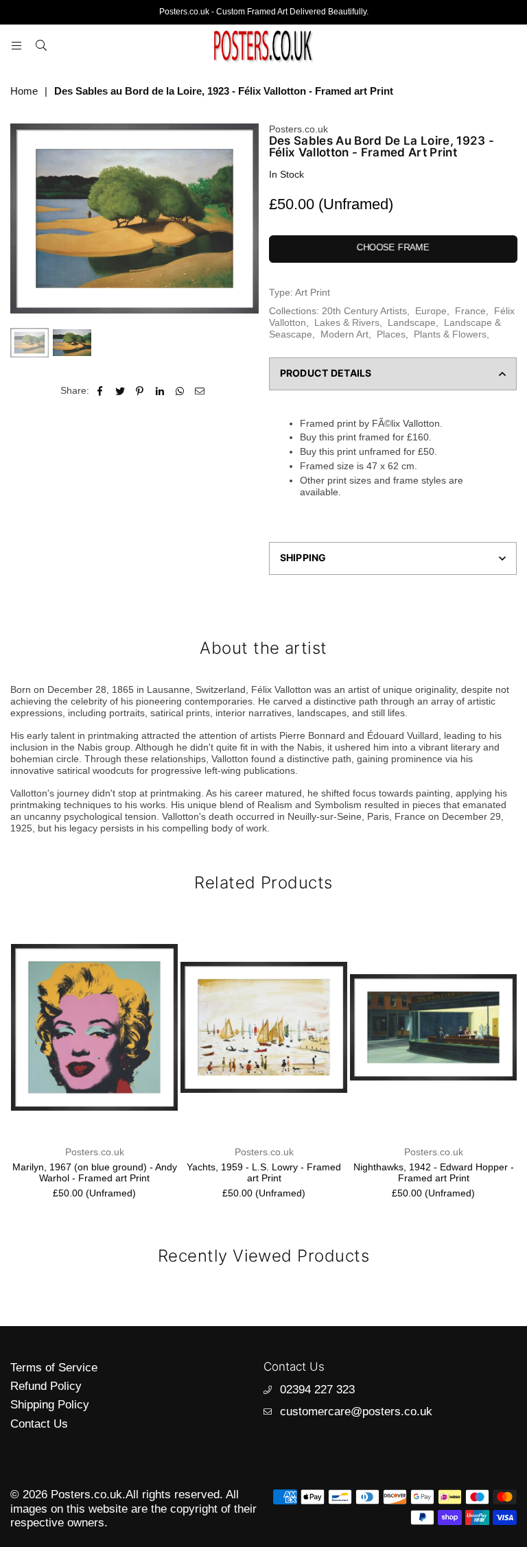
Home (24, 91)
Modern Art (344, 334)
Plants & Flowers (450, 334)
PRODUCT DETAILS (326, 373)
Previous (22, 218)
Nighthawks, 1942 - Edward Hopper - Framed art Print (433, 1172)
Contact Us (39, 1423)
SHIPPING (303, 557)
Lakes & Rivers (346, 322)
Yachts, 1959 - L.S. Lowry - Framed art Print (264, 1172)
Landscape (412, 322)
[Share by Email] (200, 391)
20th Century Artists (364, 310)
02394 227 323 (317, 1389)
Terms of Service (53, 1367)
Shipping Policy (49, 1404)
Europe (431, 310)
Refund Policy (46, 1386)
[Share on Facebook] (100, 391)
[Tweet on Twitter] (120, 391)
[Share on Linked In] (160, 391)
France (470, 310)
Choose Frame (392, 247)
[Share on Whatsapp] (180, 391)
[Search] (41, 45)
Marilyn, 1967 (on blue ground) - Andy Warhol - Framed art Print (94, 1172)
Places (391, 334)
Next (247, 218)
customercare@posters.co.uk (356, 1411)
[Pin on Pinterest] (140, 391)
